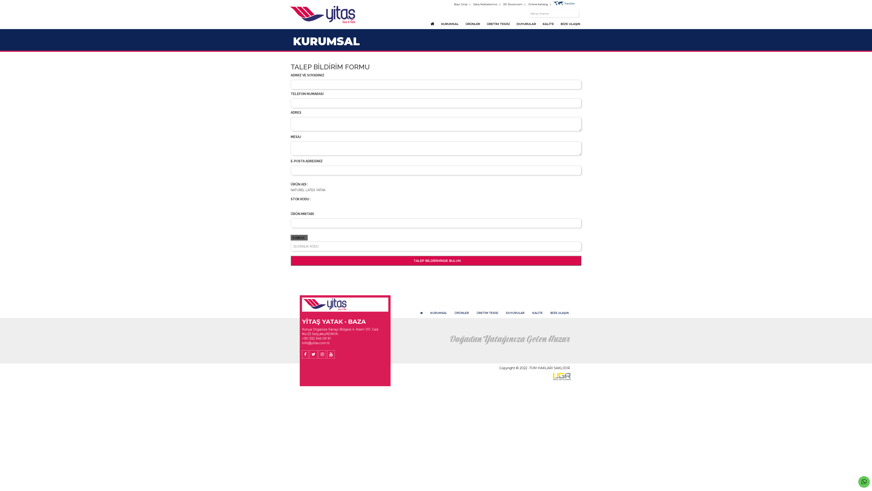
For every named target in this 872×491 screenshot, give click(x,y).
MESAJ (296, 137)
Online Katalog (538, 4)
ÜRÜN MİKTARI (302, 214)
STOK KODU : (301, 199)
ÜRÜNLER (462, 313)
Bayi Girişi (461, 4)
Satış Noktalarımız (485, 4)
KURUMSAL (450, 24)
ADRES (296, 112)
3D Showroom (513, 4)
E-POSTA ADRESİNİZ (307, 161)
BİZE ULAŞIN (559, 313)
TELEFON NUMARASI (307, 94)
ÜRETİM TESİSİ (487, 313)
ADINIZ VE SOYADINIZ (307, 75)
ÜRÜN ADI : (299, 184)
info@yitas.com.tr (316, 343)
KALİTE (537, 313)
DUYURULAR (515, 313)
